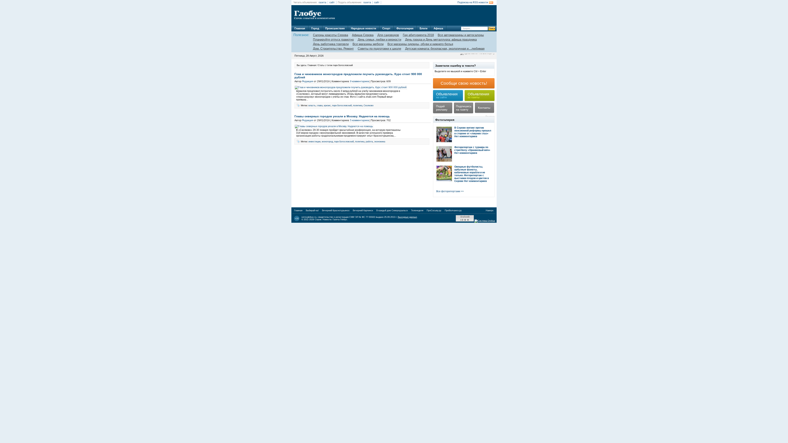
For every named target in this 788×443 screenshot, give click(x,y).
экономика (379, 141)
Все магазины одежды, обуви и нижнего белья (420, 44)
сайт (332, 2)
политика (357, 105)
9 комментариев (359, 81)
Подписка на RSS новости (472, 2)
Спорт (386, 28)
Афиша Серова (362, 35)
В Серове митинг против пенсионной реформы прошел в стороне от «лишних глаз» (472, 130)
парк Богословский (342, 105)
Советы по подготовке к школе (379, 48)
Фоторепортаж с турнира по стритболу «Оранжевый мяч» (472, 149)
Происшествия (335, 28)
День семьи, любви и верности (379, 39)
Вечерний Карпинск (363, 210)
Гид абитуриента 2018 (418, 35)
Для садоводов (388, 35)
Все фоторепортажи (448, 191)
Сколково (368, 105)
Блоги (423, 28)
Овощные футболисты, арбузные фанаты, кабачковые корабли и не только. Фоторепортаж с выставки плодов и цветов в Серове (471, 174)
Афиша (438, 28)
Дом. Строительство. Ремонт (333, 48)
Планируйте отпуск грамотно (333, 39)
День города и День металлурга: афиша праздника (441, 39)
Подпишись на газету (463, 108)
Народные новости (363, 28)
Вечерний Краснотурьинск (335, 210)
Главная (299, 28)
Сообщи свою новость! (464, 83)
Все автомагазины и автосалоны (461, 35)
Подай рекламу (441, 108)
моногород (327, 141)
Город (315, 28)
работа (369, 141)
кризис (327, 105)
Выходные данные (407, 217)
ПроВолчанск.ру (453, 210)
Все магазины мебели (368, 44)
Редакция (307, 81)
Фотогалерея (404, 28)
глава (320, 105)
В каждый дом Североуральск (392, 210)
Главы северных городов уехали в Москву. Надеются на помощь (342, 116)
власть (312, 105)
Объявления (447, 95)
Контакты (484, 107)
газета (322, 2)
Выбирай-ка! (312, 210)
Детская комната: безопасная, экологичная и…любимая (444, 48)
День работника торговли (331, 44)
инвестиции (314, 141)
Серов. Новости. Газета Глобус (331, 219)
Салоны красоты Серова (330, 35)
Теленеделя (417, 210)
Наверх (490, 210)
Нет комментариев (465, 136)
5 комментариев (359, 120)
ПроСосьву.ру (434, 210)
